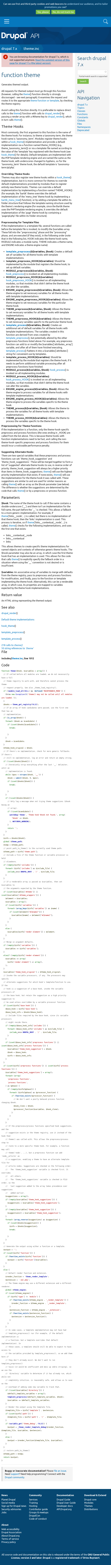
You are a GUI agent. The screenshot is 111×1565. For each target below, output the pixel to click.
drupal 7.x (9, 49)
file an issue (60, 1470)
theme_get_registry (22, 704)
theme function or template (44, 100)
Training (33, 1502)
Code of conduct (38, 1518)
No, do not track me (63, 12)
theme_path (17, 842)
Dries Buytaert (91, 1557)
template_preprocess (18, 251)
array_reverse (21, 1220)
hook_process (57, 370)
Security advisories (11, 1509)
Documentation (65, 1495)
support (15, 1474)
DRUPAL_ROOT (26, 872)
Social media (8, 1502)
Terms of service (10, 1539)
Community (35, 1495)
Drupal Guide (63, 1499)
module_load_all (16, 691)
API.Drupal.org (64, 1509)
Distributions (91, 1509)
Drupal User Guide (66, 1502)
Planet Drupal (8, 1499)
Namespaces (84, 127)
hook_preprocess (15, 274)
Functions (82, 114)
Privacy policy (8, 1542)
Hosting (33, 1506)
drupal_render (52, 113)
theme (26, 94)
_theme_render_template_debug (32, 1427)
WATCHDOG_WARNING (21, 821)
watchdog (14, 815)
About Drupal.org (10, 1535)
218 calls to (12, 645)
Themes (88, 1506)
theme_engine (20, 1290)
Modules (88, 1502)
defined (38, 691)
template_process (16, 325)
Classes (81, 111)
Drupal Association (11, 1532)
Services (33, 1499)
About (5, 1525)
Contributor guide (38, 1509)
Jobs (4, 1512)
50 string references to (17, 648)
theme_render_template (36, 1277)
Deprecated (83, 130)
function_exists (23, 1096)
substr (19, 778)
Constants (82, 117)
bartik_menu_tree (10, 200)
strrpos (23, 775)
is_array (12, 718)
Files (79, 124)
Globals (81, 120)
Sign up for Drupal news (13, 1506)
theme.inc (31, 49)
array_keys (22, 908)
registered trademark (67, 1557)
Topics (80, 107)
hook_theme (16, 142)
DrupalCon (34, 1515)
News (4, 1495)
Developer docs (65, 1506)
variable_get (16, 1424)
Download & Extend (95, 1495)
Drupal (46, 1557)
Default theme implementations (17, 619)
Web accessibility (10, 1529)
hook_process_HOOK (17, 379)
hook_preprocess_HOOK (19, 280)
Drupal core (90, 1499)
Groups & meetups (38, 1512)
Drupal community (14, 1477)
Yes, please (43, 12)
